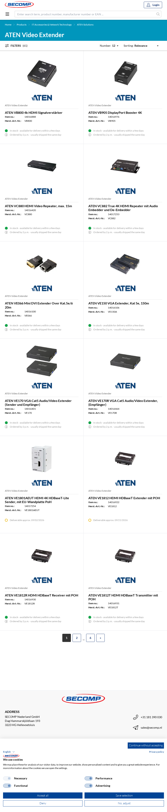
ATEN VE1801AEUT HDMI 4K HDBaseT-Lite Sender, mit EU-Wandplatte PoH (37, 500)
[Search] (158, 14)
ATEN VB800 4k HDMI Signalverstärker (34, 112)
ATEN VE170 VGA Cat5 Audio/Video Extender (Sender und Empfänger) (38, 402)
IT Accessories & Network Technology (52, 24)
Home (8, 24)
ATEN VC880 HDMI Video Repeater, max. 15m (38, 206)
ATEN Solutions (85, 24)
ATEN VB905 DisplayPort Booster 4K (115, 112)
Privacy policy (156, 751)
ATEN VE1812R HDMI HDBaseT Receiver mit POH (41, 595)
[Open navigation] (7, 14)
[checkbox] (7, 778)
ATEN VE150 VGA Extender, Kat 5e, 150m (118, 303)
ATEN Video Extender (16, 105)
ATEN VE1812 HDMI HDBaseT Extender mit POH (124, 498)
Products (21, 24)
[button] (9, 752)
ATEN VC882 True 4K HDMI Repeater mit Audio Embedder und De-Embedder (123, 208)
